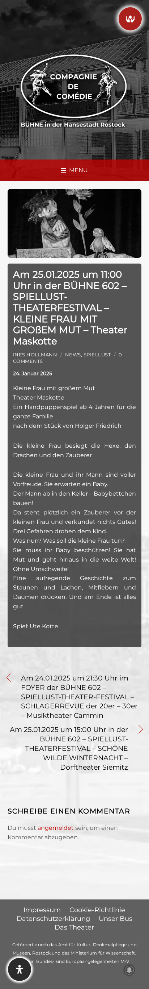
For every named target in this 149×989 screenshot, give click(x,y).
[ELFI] (130, 18)
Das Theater (74, 927)
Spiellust (97, 354)
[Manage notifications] (129, 970)
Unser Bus (115, 919)
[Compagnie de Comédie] (74, 90)
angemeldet (56, 827)
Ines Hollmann (35, 354)
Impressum (42, 910)
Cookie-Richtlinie (97, 910)
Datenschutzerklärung (53, 919)
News (73, 354)
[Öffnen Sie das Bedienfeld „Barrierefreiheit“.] (19, 969)
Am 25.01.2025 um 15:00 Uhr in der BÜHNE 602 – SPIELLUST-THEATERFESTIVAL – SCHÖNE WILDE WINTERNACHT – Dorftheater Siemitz (68, 748)
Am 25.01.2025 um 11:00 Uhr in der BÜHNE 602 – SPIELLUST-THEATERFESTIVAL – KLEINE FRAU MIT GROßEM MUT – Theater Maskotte (70, 308)
